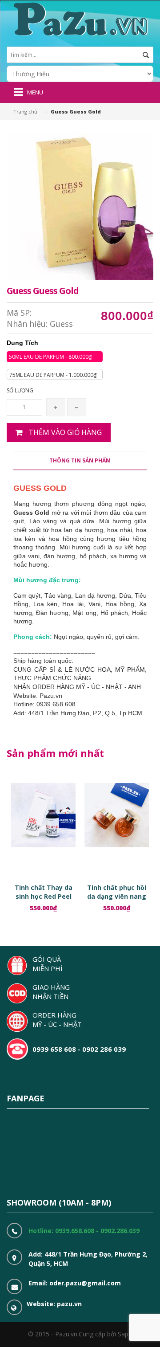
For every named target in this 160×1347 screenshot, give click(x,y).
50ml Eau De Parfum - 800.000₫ (50, 356)
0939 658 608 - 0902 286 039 (79, 1049)
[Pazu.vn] (79, 18)
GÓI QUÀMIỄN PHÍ (47, 964)
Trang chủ (25, 111)
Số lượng (20, 390)
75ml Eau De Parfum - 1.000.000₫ (52, 375)
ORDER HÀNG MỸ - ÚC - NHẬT (57, 1019)
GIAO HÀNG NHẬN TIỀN (51, 992)
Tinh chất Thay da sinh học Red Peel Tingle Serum (43, 896)
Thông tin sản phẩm (80, 460)
